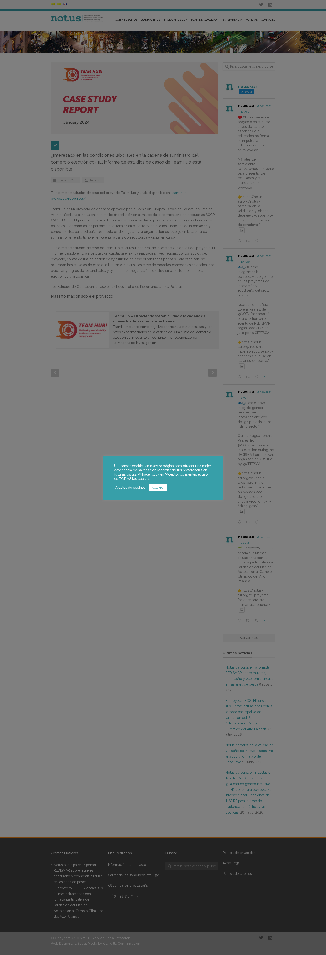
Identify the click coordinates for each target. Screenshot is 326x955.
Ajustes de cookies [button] (130, 487)
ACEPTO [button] (158, 487)
